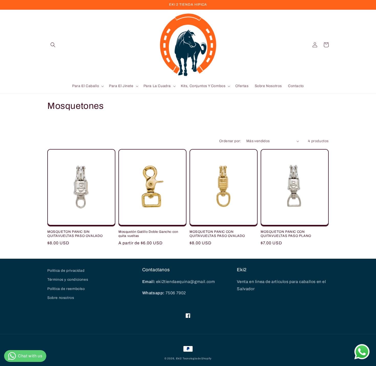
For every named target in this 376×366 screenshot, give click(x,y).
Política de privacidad (65, 271)
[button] (53, 44)
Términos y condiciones (67, 279)
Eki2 (179, 358)
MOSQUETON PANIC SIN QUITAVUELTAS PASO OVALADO (75, 234)
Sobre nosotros (60, 298)
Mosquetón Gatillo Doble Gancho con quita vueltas (148, 234)
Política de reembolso (66, 289)
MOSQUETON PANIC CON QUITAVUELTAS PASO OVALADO (217, 234)
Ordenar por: (230, 141)
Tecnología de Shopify (197, 358)
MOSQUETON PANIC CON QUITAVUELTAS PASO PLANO (286, 234)
